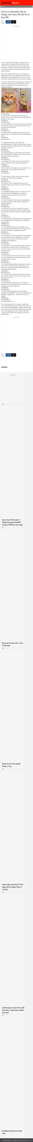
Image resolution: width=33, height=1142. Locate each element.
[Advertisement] (16, 43)
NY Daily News (8, 301)
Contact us (15, 1140)
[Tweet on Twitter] (13, 22)
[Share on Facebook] (8, 22)
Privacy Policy (7, 1140)
